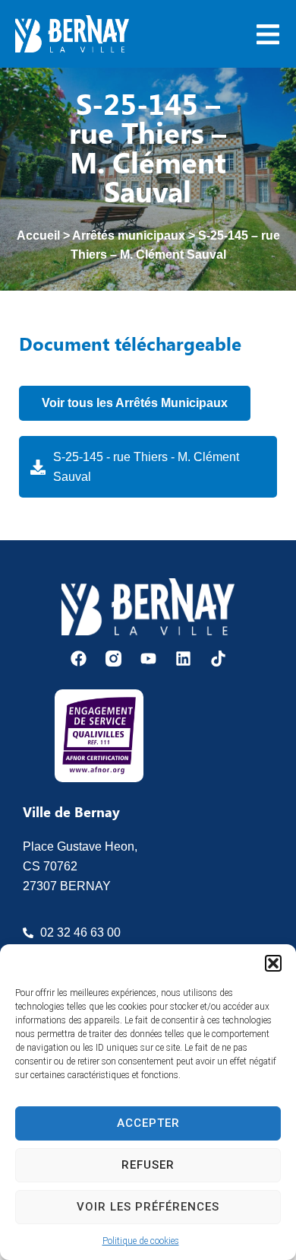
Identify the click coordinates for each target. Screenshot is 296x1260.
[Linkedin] (183, 659)
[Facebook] (79, 659)
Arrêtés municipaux (128, 235)
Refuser (148, 1165)
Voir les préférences (148, 1207)
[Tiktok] (218, 659)
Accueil (38, 235)
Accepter (148, 1123)
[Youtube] (148, 659)
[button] (273, 963)
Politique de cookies (140, 1241)
